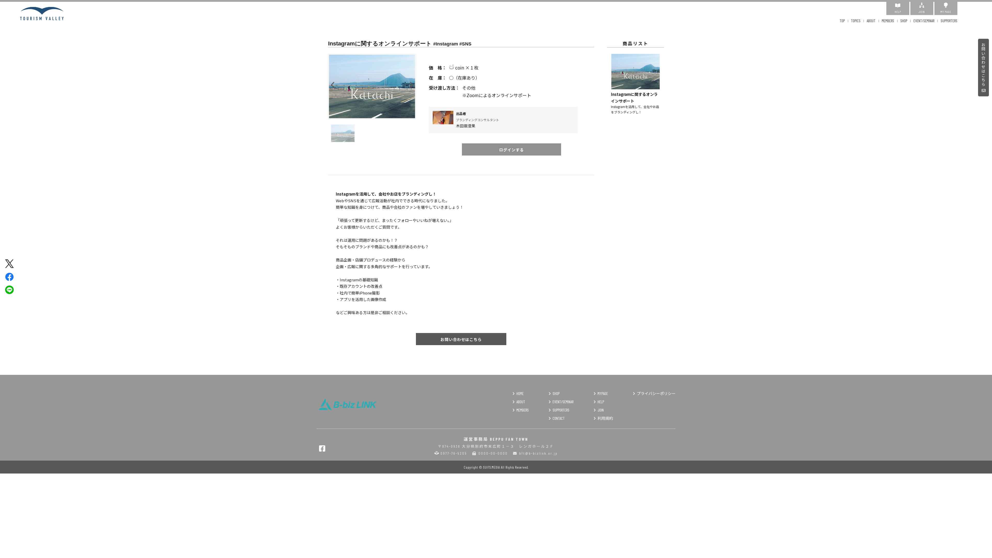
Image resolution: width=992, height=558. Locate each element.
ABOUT (871, 20)
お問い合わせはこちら (983, 65)
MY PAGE (945, 11)
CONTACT (559, 418)
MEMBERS (888, 20)
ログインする (511, 149)
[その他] (511, 88)
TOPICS (856, 20)
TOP (842, 20)
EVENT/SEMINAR (923, 20)
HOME (520, 393)
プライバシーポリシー (656, 393)
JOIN (922, 11)
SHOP (903, 20)
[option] (372, 86)
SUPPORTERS (949, 20)
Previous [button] (332, 83)
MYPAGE (603, 393)
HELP (898, 11)
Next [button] (411, 83)
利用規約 (605, 418)
